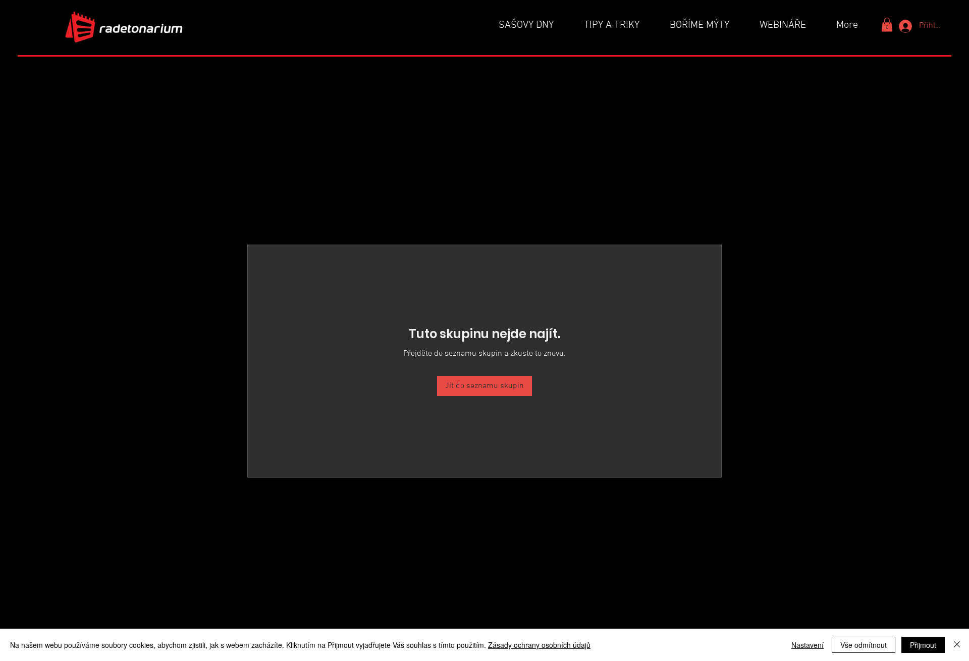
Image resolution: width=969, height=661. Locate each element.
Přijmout (923, 645)
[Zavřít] (957, 645)
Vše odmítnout (863, 645)
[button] (887, 24)
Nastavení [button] (807, 645)
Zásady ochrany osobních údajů (539, 645)
